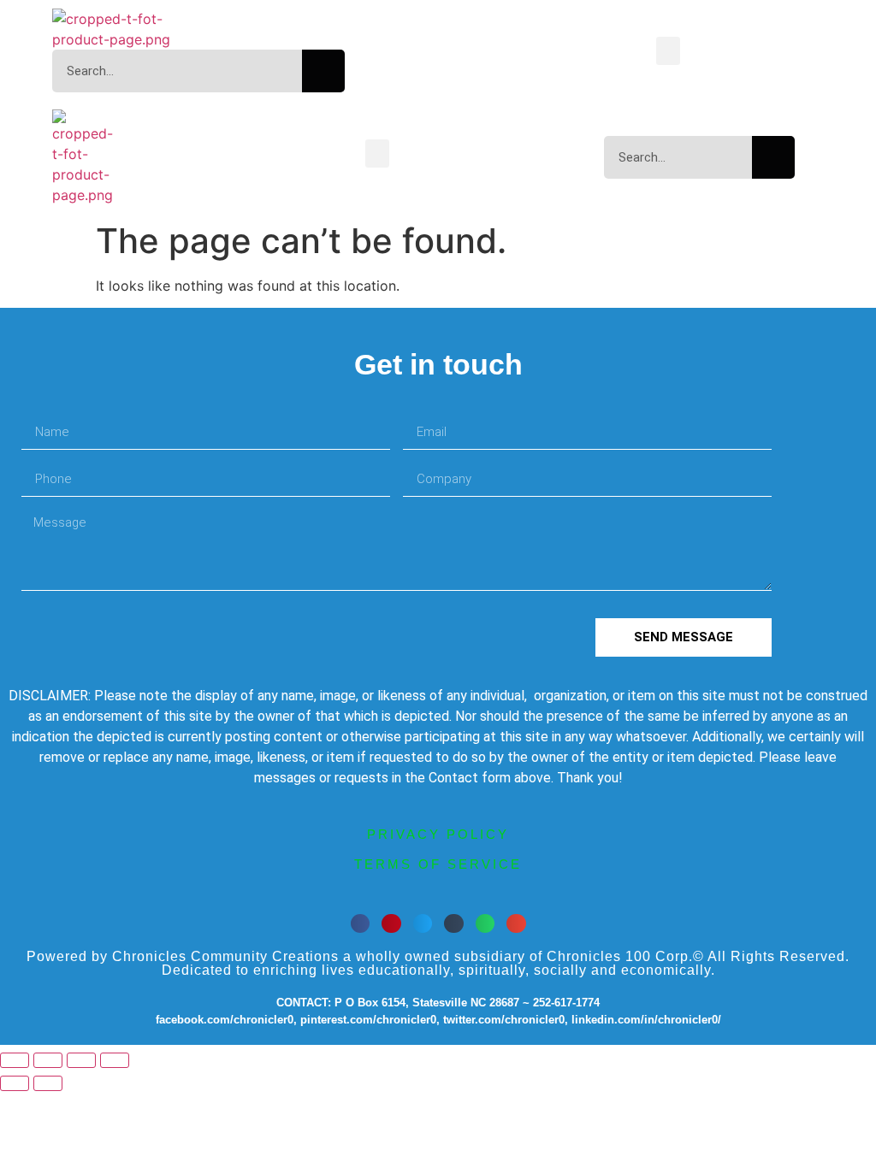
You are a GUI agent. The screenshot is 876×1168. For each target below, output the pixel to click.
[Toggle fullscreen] (47, 1060)
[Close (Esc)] (114, 1060)
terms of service (438, 864)
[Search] (323, 71)
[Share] (81, 1060)
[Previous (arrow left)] (14, 1083)
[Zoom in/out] (14, 1060)
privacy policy (438, 834)
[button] (668, 51)
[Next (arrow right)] (47, 1083)
